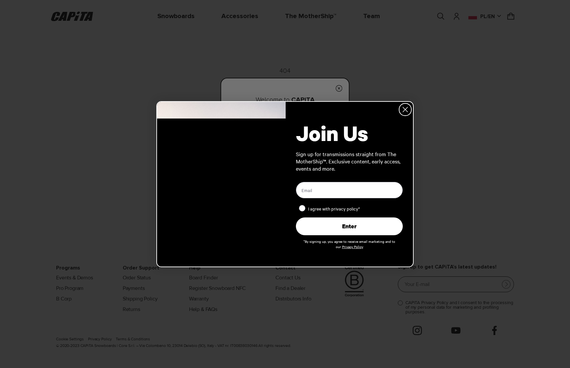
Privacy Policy (352, 246)
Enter (349, 226)
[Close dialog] (405, 109)
